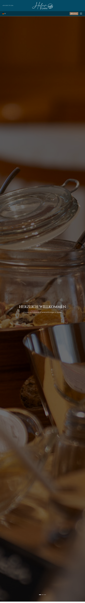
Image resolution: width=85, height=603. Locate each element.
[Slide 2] (42, 594)
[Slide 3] (45, 594)
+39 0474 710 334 (7, 5)
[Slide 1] (40, 594)
